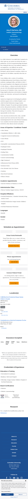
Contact (14, 456)
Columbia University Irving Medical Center (14, 1)
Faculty (14, 446)
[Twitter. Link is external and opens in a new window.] (10, 478)
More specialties (14, 36)
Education (14, 443)
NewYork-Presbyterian (14, 425)
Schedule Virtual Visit (14, 245)
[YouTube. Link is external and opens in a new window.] (14, 478)
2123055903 (4, 328)
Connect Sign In (14, 283)
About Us (14, 436)
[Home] (14, 7)
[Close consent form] (26, 481)
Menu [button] (25, 12)
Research (14, 439)
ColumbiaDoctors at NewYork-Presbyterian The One (13, 320)
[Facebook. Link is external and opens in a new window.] (7, 478)
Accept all (7, 494)
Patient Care (14, 449)
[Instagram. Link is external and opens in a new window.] (21, 478)
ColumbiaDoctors (14, 429)
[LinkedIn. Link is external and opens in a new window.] (18, 478)
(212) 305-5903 (14, 261)
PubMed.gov (4, 413)
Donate (14, 452)
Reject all (20, 494)
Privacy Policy (13, 497)
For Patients (5, 49)
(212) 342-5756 (4, 315)
